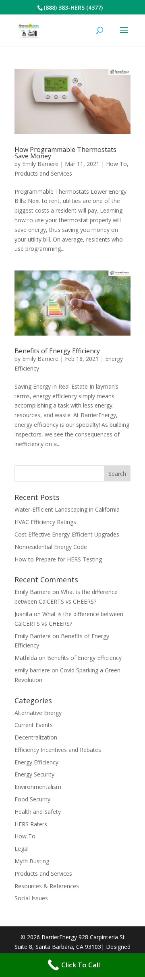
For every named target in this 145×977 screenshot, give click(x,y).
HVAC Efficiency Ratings (45, 522)
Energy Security (34, 774)
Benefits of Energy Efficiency (57, 350)
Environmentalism (37, 787)
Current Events (33, 725)
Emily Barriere (40, 164)
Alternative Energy (38, 713)
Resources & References (46, 886)
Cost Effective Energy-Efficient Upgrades (66, 534)
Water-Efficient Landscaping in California (67, 509)
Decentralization (35, 737)
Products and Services (43, 173)
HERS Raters (30, 824)
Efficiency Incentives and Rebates (57, 750)
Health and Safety (37, 811)
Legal (21, 848)
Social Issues (31, 898)
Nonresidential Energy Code (50, 547)
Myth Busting (31, 861)
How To (116, 164)
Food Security (32, 799)
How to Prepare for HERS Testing (58, 559)
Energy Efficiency (36, 762)
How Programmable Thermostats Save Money (65, 152)
